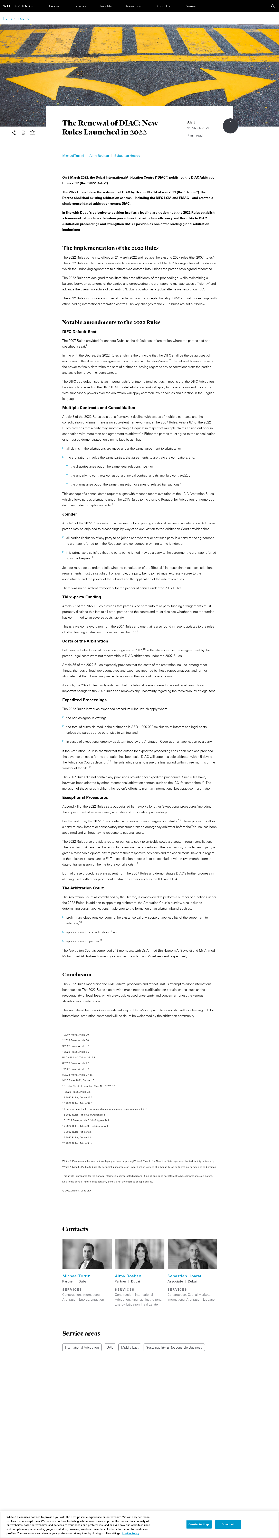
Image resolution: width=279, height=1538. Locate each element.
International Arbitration (184, 1299)
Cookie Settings (199, 1524)
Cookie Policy (130, 1533)
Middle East (129, 1347)
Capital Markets (199, 1294)
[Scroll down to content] (230, 125)
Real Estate (149, 1304)
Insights (106, 6)
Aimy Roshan (99, 156)
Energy (84, 1299)
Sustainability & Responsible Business (174, 1347)
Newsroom (134, 6)
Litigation (97, 1299)
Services (80, 6)
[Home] (18, 6)
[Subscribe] (32, 132)
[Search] (273, 6)
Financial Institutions (146, 1299)
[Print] (25, 132)
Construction (71, 1294)
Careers (190, 6)
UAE (110, 1347)
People (54, 6)
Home (7, 18)
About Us (163, 6)
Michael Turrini (73, 156)
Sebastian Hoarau (127, 156)
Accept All (228, 1524)
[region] (139, 1524)
